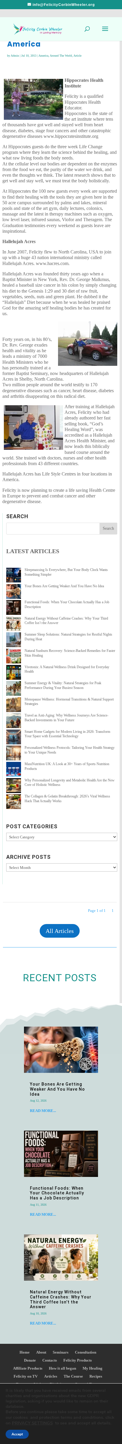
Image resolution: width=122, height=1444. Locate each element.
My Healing (92, 1368)
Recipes (95, 1376)
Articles (50, 1376)
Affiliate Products (27, 1368)
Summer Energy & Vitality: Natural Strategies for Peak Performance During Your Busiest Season (63, 685)
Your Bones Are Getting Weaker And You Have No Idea (64, 586)
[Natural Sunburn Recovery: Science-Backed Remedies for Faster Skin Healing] (13, 657)
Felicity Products (77, 1360)
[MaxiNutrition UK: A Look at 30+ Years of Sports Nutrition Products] (13, 770)
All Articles (60, 931)
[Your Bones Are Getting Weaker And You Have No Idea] (13, 592)
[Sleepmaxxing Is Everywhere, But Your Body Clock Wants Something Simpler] (13, 576)
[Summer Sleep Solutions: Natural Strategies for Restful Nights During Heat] (13, 640)
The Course (73, 1376)
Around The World (61, 55)
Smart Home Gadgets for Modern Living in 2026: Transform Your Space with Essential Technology (67, 734)
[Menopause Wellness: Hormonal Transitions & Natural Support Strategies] (13, 705)
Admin (15, 55)
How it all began (62, 1368)
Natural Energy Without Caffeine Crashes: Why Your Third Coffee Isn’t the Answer (61, 1299)
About (41, 1352)
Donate (30, 1360)
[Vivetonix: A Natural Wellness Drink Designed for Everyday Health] (13, 673)
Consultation (85, 1352)
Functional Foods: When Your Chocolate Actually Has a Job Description (57, 1193)
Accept (17, 1434)
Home (25, 1352)
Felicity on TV (26, 1376)
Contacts (49, 1360)
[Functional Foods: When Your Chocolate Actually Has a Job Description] (13, 608)
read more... (43, 1110)
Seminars (60, 1352)
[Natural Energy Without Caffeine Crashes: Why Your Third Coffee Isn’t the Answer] (13, 624)
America (43, 55)
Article (77, 55)
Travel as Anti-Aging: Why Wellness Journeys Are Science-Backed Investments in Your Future (66, 717)
